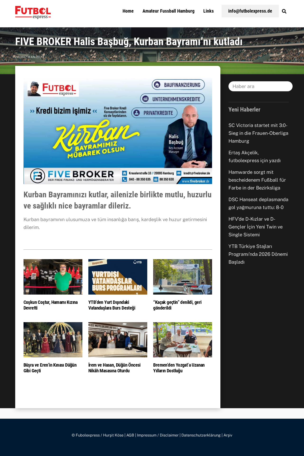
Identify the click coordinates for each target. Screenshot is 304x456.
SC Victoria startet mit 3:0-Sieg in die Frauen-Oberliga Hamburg (258, 133)
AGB (130, 435)
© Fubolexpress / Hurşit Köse (98, 435)
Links (208, 11)
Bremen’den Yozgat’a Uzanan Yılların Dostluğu (178, 368)
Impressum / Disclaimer (158, 435)
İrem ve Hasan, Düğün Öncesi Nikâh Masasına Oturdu (114, 368)
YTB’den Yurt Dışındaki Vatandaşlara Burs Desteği (111, 305)
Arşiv (227, 435)
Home (128, 11)
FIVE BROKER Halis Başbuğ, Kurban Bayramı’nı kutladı (129, 41)
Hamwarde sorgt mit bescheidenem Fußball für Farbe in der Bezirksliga (257, 180)
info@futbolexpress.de (250, 11)
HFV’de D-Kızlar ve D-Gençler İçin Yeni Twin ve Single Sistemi (255, 227)
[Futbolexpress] (33, 16)
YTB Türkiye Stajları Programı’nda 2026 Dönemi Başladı (258, 254)
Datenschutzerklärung (201, 435)
